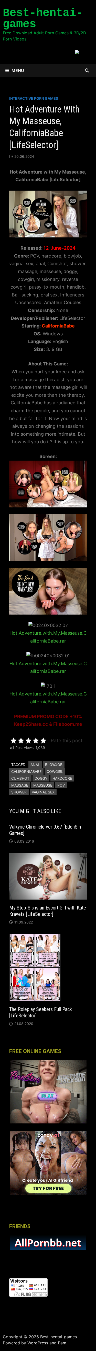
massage (19, 785)
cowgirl (55, 771)
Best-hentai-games (43, 19)
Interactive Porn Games (33, 98)
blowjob (53, 764)
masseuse (42, 785)
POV (61, 785)
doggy (41, 778)
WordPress (37, 1342)
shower (19, 792)
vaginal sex (43, 792)
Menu (18, 70)
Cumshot (20, 778)
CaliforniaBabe (26, 771)
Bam (62, 1342)
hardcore (62, 778)
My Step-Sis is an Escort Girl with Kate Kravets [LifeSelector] (47, 911)
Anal (35, 764)
